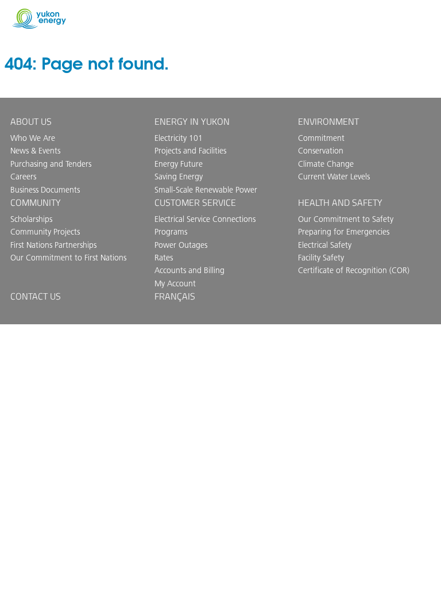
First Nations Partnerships (53, 245)
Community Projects (45, 232)
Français (174, 296)
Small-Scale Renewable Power (205, 190)
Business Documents (45, 190)
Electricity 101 (178, 138)
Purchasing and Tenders (50, 164)
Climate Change (326, 164)
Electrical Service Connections (205, 219)
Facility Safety (321, 257)
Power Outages (180, 245)
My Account (175, 283)
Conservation (320, 150)
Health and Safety (340, 202)
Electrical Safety (324, 245)
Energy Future (178, 164)
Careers (23, 176)
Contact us (35, 296)
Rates (163, 257)
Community (35, 202)
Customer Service (195, 202)
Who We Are (32, 138)
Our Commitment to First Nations (68, 257)
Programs (170, 232)
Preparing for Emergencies (343, 232)
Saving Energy (178, 176)
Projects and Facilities (190, 150)
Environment (328, 121)
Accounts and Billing (189, 270)
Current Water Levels (334, 176)
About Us (31, 121)
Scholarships (31, 219)
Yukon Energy (39, 19)
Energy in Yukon (192, 121)
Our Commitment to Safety (345, 219)
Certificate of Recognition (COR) (353, 270)
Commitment (321, 138)
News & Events (35, 150)
